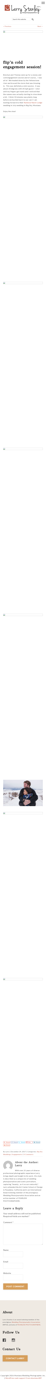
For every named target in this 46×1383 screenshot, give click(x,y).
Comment (8, 1222)
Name (6, 1250)
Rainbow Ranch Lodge (33, 103)
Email (5, 1261)
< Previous (7, 26)
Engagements (17, 1154)
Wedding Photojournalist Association (26, 1322)
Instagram (13, 1340)
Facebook (4, 1340)
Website (7, 1273)
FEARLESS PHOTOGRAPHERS (29, 1325)
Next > (40, 26)
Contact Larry (15, 1358)
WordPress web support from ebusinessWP (23, 1378)
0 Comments (28, 1154)
